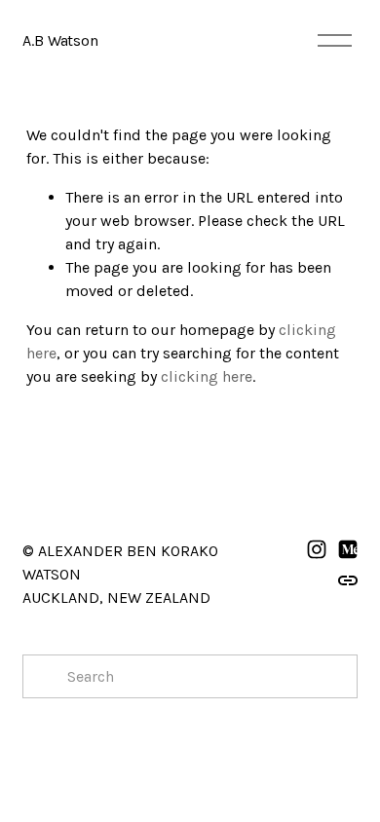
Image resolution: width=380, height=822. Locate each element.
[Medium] (348, 549)
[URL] (348, 580)
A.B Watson (59, 40)
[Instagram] (316, 549)
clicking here (206, 376)
